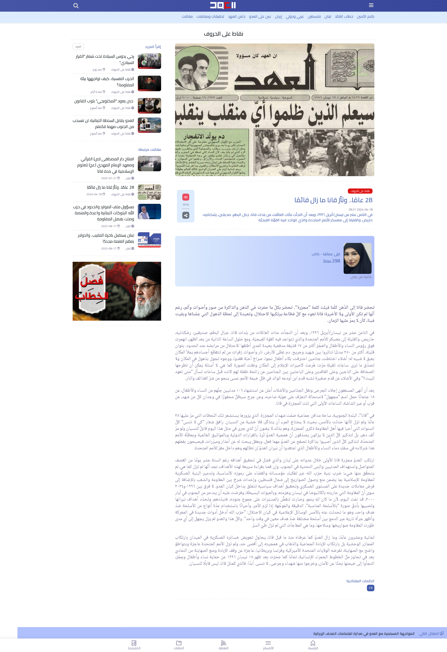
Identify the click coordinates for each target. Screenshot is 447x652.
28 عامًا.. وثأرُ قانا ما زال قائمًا (110, 187)
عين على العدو (260, 16)
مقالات (187, 16)
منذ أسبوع (96, 108)
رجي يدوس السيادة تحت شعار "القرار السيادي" (105, 59)
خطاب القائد (344, 16)
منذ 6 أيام (96, 92)
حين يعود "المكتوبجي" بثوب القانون (104, 101)
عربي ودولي (295, 16)
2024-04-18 (94, 194)
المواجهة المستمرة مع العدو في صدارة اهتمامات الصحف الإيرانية (364, 633)
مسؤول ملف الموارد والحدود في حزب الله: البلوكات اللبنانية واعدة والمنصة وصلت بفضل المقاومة (103, 213)
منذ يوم (97, 69)
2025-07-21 (109, 178)
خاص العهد (236, 16)
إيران (278, 16)
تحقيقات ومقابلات (210, 16)
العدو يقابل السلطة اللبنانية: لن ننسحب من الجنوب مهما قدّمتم (103, 124)
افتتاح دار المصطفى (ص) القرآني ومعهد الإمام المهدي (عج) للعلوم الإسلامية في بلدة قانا (105, 165)
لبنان (328, 16)
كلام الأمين (365, 16)
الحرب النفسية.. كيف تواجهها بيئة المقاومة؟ (107, 82)
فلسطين (314, 16)
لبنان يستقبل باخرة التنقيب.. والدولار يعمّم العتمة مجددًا (106, 238)
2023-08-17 (109, 226)
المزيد (78, 46)
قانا (370, 588)
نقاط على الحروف (223, 33)
